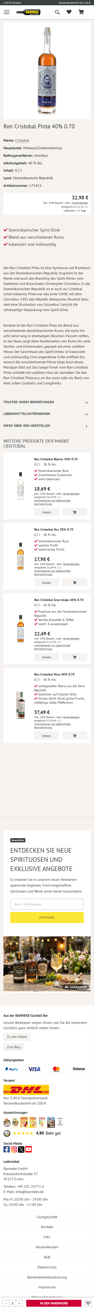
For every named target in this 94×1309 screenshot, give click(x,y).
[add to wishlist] (69, 12)
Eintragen (47, 917)
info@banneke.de (30, 1191)
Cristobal (22, 140)
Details (46, 512)
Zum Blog (14, 1047)
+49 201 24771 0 (30, 1186)
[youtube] (28, 1150)
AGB (47, 1257)
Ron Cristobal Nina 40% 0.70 (54, 674)
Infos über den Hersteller (26, 426)
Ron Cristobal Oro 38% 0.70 (53, 529)
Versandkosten (79, 202)
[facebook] (6, 1150)
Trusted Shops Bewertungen (28, 402)
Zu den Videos (17, 1037)
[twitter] (21, 1150)
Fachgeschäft (47, 1217)
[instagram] (14, 1150)
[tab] (47, 402)
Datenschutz (47, 1267)
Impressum (47, 1287)
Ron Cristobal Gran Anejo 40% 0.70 (59, 600)
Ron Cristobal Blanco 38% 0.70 (56, 459)
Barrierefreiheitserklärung (47, 1277)
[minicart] (81, 12)
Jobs (47, 1237)
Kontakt (47, 1226)
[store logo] (25, 12)
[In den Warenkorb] (75, 512)
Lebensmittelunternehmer (26, 414)
